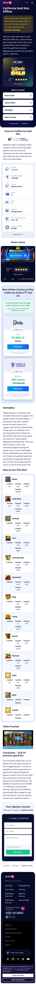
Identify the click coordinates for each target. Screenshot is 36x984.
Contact (8, 937)
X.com (7, 959)
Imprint (8, 945)
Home (7, 866)
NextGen (15, 866)
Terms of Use (10, 941)
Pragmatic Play (24, 886)
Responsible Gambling (13, 933)
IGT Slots (22, 889)
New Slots (8, 886)
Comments (14, 123)
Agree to (14, 847)
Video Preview (10, 117)
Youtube (28, 959)
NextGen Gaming (12, 30)
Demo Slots (9, 889)
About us (8, 925)
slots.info (9, 876)
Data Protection (11, 929)
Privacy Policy (16, 847)
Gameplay (9, 110)
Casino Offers (10, 103)
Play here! (18, 347)
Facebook (18, 959)
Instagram (13, 959)
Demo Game (9, 95)
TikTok (23, 959)
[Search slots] (27, 2)
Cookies (14, 970)
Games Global (24, 900)
